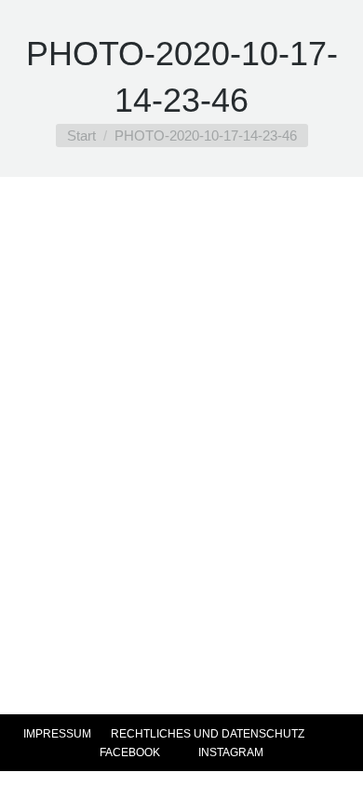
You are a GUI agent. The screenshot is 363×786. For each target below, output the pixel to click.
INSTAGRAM (229, 752)
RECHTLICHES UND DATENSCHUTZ (207, 733)
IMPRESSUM (57, 733)
